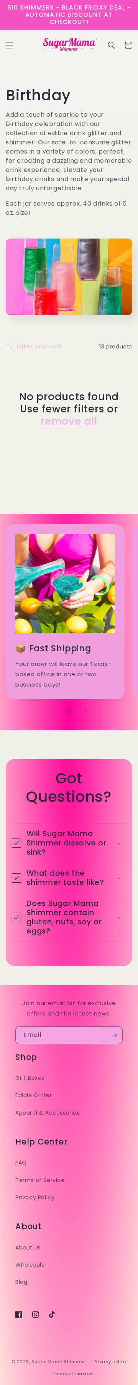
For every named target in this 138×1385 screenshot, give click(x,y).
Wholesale (30, 1265)
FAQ (21, 1162)
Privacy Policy (34, 1197)
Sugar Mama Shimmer (58, 1362)
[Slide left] (52, 711)
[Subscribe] (113, 1035)
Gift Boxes (29, 1078)
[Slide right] (85, 711)
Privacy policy (110, 1362)
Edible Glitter (33, 1095)
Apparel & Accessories (47, 1113)
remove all (69, 421)
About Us (28, 1247)
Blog (21, 1282)
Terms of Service (40, 1180)
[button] (9, 45)
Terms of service (72, 1373)
